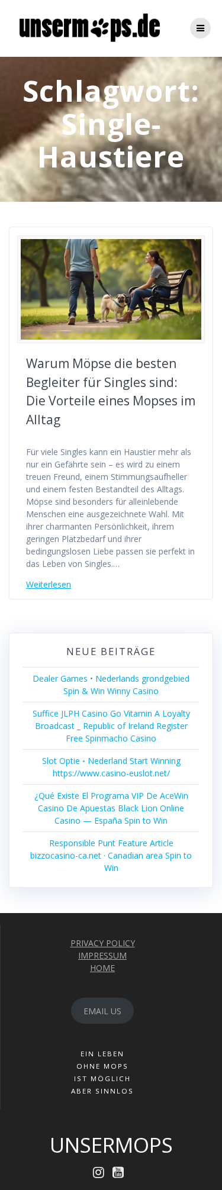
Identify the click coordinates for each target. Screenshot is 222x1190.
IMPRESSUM (102, 955)
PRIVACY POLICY (102, 943)
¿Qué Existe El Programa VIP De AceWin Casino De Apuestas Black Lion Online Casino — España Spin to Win (111, 808)
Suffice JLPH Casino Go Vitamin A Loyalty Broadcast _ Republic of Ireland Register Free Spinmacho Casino (111, 726)
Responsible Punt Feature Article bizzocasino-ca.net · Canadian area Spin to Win (111, 855)
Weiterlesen (48, 584)
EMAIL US (102, 1011)
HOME (102, 967)
